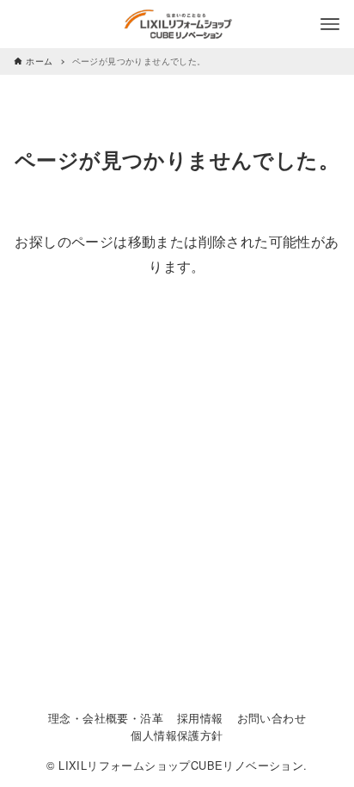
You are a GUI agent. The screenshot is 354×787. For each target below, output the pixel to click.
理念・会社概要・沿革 (105, 718)
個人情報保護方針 (177, 735)
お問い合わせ (271, 718)
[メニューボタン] (330, 24)
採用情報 (200, 718)
